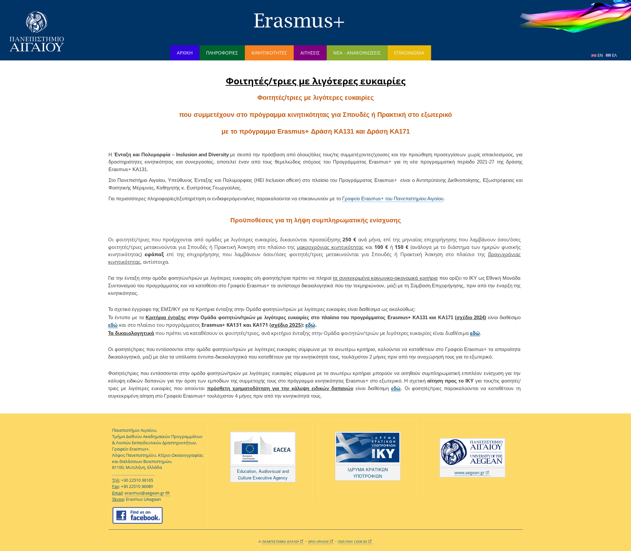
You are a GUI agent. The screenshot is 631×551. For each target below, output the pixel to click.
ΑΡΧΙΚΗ (185, 53)
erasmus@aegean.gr (144, 493)
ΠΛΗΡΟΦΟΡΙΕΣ (222, 53)
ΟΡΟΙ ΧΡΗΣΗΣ (318, 541)
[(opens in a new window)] (263, 449)
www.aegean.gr (469, 472)
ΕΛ (614, 55)
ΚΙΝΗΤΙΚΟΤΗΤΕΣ (269, 53)
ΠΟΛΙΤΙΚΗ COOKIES (352, 541)
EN (600, 55)
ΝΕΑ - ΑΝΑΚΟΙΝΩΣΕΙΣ (357, 53)
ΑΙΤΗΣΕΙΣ (310, 53)
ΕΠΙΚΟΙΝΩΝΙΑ (409, 53)
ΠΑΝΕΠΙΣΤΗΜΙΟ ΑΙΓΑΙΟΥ (280, 541)
